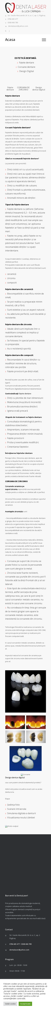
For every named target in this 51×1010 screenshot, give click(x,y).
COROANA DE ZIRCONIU (23, 88)
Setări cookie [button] (10, 1004)
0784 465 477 (13, 19)
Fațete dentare (10, 88)
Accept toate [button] (25, 1004)
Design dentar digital (38, 88)
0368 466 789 (13, 23)
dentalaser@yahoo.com (18, 26)
